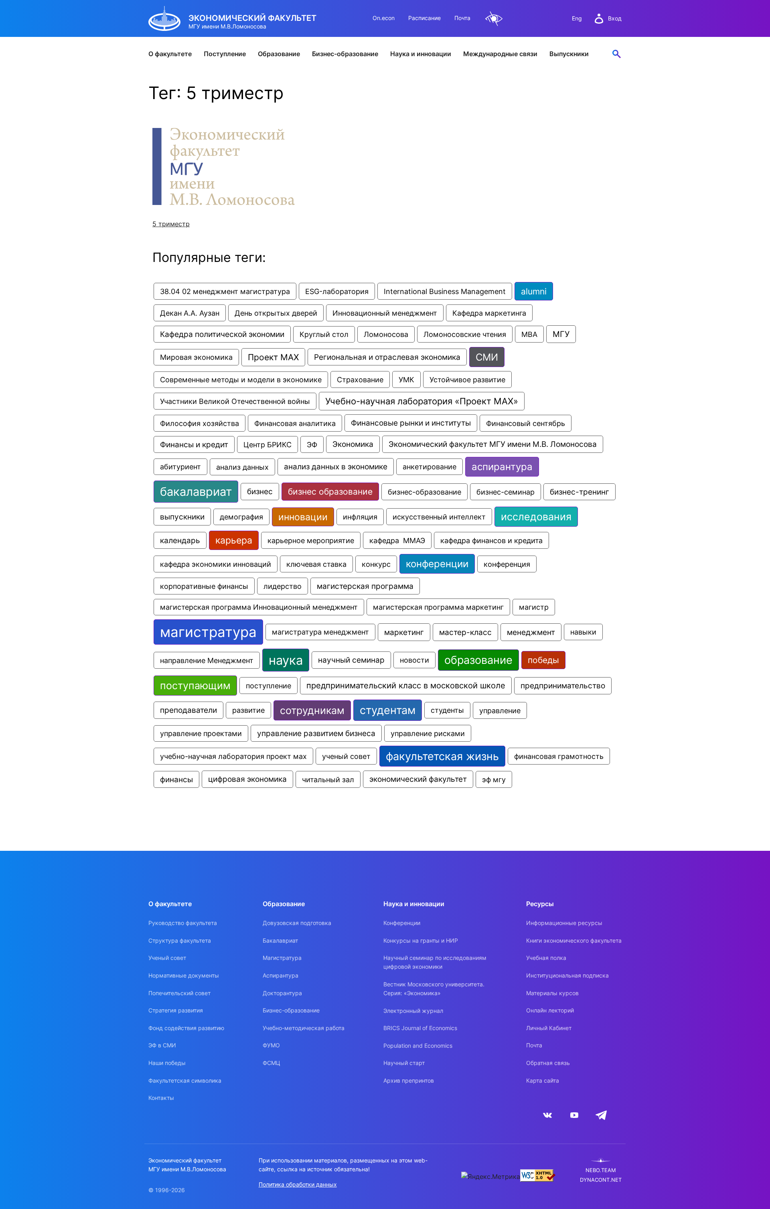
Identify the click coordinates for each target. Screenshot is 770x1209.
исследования (536, 517)
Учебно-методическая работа (303, 1027)
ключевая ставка (316, 564)
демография (241, 517)
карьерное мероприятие (310, 540)
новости (414, 660)
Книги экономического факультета (574, 940)
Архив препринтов (408, 1080)
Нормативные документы (183, 975)
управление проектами (201, 733)
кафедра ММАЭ (397, 540)
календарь (180, 540)
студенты (447, 710)
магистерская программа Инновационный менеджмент (259, 607)
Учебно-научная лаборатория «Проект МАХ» (421, 401)
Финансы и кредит (194, 444)
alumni (534, 291)
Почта (462, 17)
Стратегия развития (175, 1010)
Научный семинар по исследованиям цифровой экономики (434, 962)
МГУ (561, 334)
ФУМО (271, 1045)
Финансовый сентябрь (525, 423)
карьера (233, 540)
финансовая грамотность (559, 756)
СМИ (487, 357)
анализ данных (242, 467)
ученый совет (346, 756)
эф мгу (494, 779)
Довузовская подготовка (297, 922)
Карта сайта (542, 1080)
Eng (577, 18)
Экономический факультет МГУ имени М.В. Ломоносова (493, 444)
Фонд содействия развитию (186, 1027)
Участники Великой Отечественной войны (235, 401)
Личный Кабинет (548, 1027)
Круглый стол (324, 334)
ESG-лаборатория (337, 291)
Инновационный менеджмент (384, 312)
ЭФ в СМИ (162, 1045)
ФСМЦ (271, 1062)
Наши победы (167, 1062)
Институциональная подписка (567, 975)
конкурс (376, 564)
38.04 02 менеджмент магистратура (225, 291)
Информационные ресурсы (564, 922)
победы (543, 660)
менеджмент (531, 632)
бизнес (260, 491)
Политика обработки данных (298, 1184)
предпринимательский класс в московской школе (405, 685)
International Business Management (445, 291)
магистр (534, 607)
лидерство (282, 586)
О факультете (170, 54)
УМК (406, 379)
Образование (279, 54)
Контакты (161, 1097)
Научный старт (404, 1062)
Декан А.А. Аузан (189, 312)
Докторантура (282, 993)
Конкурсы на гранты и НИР (420, 940)
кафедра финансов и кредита (491, 540)
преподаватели (188, 710)
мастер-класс (465, 632)
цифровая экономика (247, 779)
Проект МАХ (273, 357)
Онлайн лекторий (550, 1010)
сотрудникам (312, 710)
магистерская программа (365, 586)
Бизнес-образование (345, 54)
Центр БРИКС (267, 444)
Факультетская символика (184, 1080)
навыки (583, 632)
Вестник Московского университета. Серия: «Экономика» (433, 988)
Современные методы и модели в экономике (241, 379)
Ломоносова (386, 334)
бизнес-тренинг (579, 491)
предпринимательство (563, 685)
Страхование (360, 379)
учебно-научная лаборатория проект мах (233, 756)
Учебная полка (546, 957)
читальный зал (328, 779)
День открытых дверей (276, 312)
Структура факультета (179, 940)
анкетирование (429, 467)
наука (286, 660)
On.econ (384, 17)
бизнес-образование (424, 491)
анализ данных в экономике (335, 466)
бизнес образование (330, 492)
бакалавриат (196, 492)
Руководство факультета (182, 922)
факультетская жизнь (442, 756)
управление (500, 710)
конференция (507, 564)
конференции (437, 564)
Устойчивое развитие (467, 379)
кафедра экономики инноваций (215, 564)
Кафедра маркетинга (489, 312)
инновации (303, 516)
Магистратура (282, 957)
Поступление (225, 54)
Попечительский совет (179, 993)
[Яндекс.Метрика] (490, 1176)
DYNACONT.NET (601, 1180)
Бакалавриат (280, 940)
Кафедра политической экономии (222, 334)
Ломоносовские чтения (465, 334)
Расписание (424, 17)
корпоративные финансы (204, 586)
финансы (176, 779)
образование (478, 660)
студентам (387, 710)
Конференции (401, 922)
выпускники (182, 516)
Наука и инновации (420, 54)
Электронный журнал (413, 1010)
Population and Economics (417, 1045)
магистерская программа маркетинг (438, 606)
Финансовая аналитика (295, 423)
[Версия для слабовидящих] (494, 18)
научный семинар (351, 660)
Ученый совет (167, 957)
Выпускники (569, 54)
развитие (248, 710)
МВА (529, 334)
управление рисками (428, 733)
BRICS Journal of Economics (420, 1027)
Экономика (352, 444)
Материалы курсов (552, 993)
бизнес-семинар (505, 491)
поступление (268, 685)
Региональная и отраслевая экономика (387, 357)
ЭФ (312, 444)
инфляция (360, 517)
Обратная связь (548, 1062)
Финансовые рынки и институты (411, 423)
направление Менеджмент (206, 660)
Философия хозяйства (199, 423)
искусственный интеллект (439, 516)
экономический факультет (418, 779)
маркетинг (404, 632)
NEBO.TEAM (601, 1170)
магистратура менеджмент (320, 632)
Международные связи (500, 54)
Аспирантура (280, 975)
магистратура (208, 632)
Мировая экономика (196, 357)
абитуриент (180, 467)
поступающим (195, 686)
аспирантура (502, 467)
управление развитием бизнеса (316, 733)
